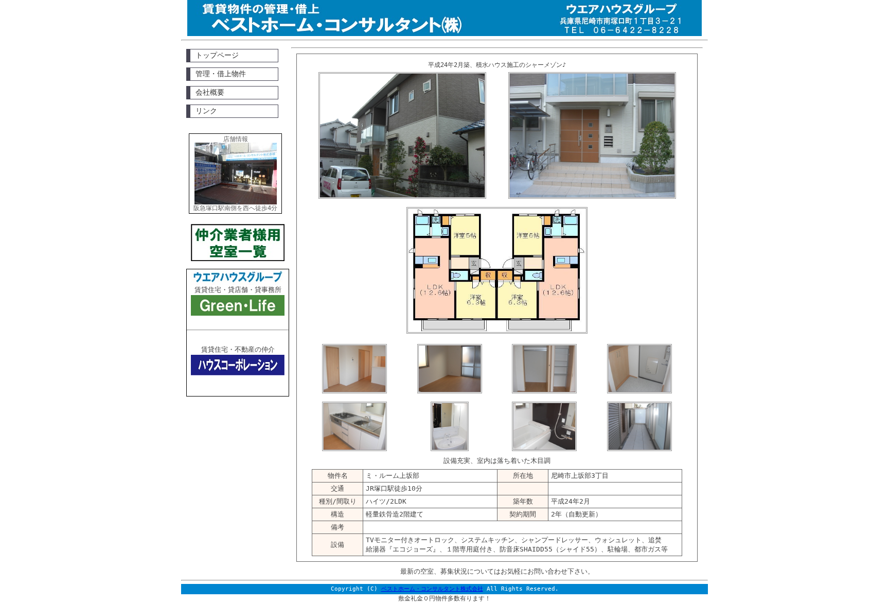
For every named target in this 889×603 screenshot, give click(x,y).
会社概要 (209, 92)
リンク (206, 111)
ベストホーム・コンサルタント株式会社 (432, 588)
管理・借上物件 (220, 74)
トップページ (217, 55)
